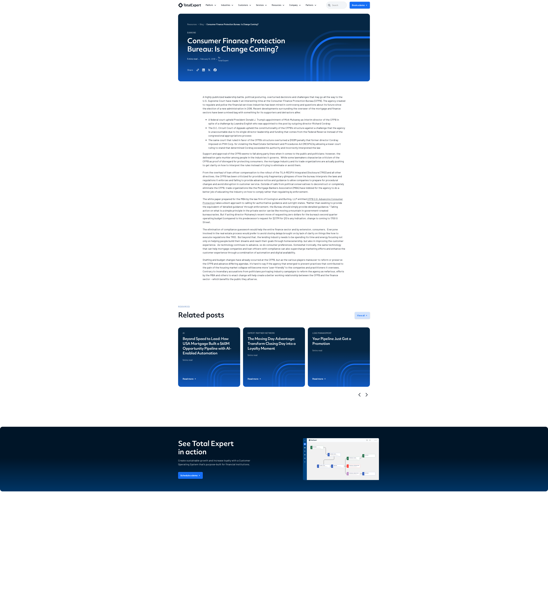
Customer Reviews (315, 575)
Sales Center (246, 526)
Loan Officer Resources (317, 540)
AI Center (245, 522)
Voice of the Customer (317, 570)
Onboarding (279, 517)
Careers (343, 522)
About (343, 517)
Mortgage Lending (249, 544)
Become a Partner (282, 552)
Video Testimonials (315, 566)
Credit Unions (247, 552)
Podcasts (311, 522)
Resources (192, 24)
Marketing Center (248, 531)
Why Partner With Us (283, 544)
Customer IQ (246, 517)
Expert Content (281, 531)
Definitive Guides (314, 531)
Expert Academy (314, 548)
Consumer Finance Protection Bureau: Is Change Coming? (232, 24)
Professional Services (283, 522)
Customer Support (348, 544)
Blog (202, 24)
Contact (343, 548)
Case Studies (313, 561)
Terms (352, 587)
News (342, 531)
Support (277, 526)
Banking (244, 548)
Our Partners (279, 548)
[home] (189, 5)
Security (343, 526)
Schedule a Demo (347, 552)
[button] (211, 5)
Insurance (245, 557)
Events (310, 544)
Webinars (311, 535)
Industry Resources (315, 526)
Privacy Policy (364, 587)
